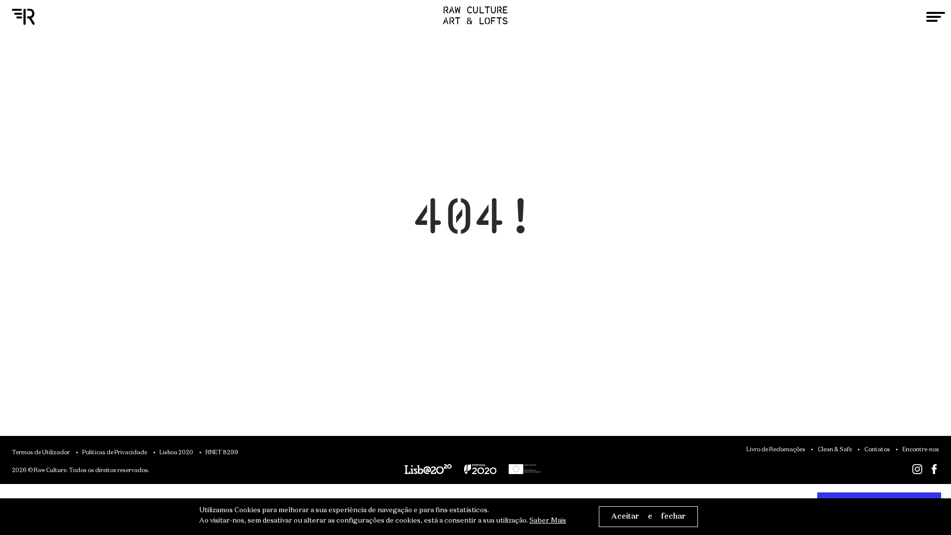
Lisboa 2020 (176, 453)
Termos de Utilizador (41, 453)
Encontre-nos (920, 450)
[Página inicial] (23, 17)
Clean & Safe (835, 450)
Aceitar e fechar (648, 516)
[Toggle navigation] (935, 17)
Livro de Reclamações (775, 450)
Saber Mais (547, 520)
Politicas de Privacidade (114, 453)
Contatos (877, 450)
